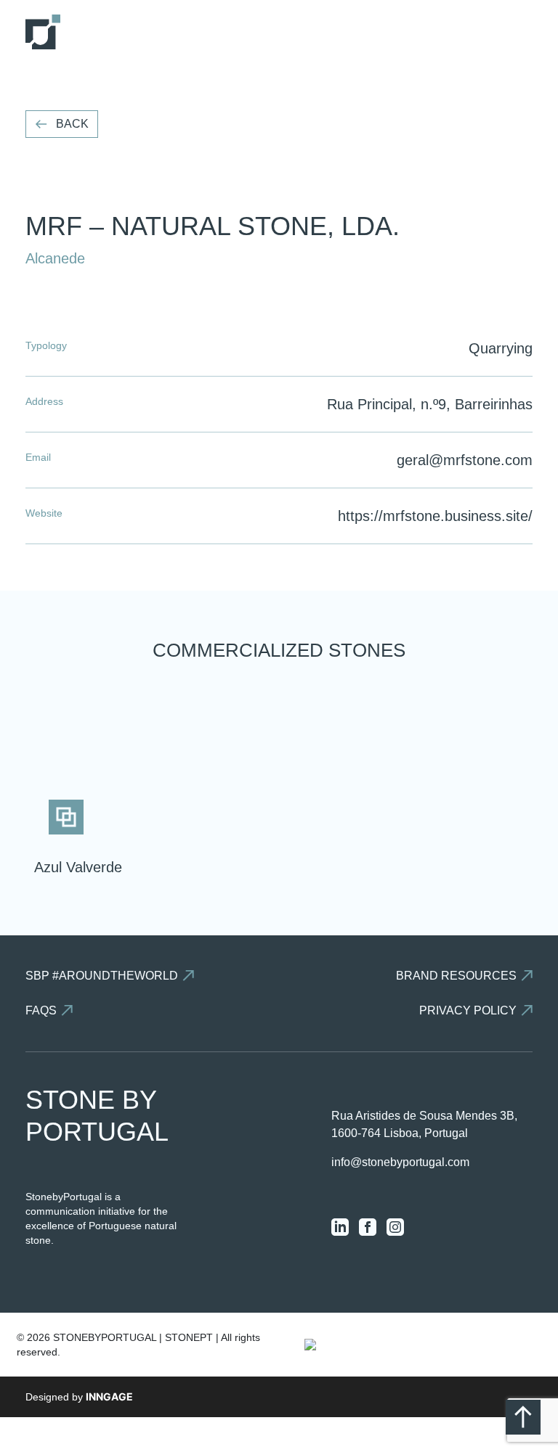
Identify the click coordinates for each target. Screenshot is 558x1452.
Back (72, 124)
